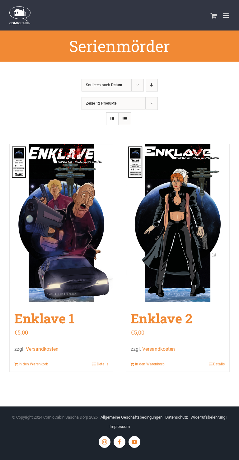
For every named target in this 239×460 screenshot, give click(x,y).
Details (102, 364)
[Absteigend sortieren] (152, 85)
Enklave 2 (161, 318)
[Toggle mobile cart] (214, 15)
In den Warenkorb (33, 364)
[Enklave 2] (177, 223)
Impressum (120, 426)
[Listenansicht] (125, 119)
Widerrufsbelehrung (207, 417)
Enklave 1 (44, 318)
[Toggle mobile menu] (226, 15)
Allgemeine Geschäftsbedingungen (131, 417)
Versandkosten (42, 349)
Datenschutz (176, 417)
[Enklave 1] (61, 223)
